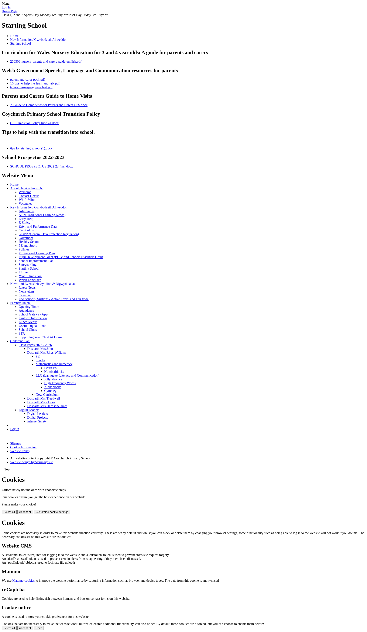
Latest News (27, 287)
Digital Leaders (29, 410)
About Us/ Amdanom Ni (26, 188)
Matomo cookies (23, 580)
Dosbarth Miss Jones (41, 402)
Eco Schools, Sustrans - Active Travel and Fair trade (54, 299)
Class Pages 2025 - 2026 (35, 345)
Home (14, 36)
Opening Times (29, 306)
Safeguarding (28, 264)
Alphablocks (52, 387)
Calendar (25, 295)
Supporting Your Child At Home (40, 337)
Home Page (9, 11)
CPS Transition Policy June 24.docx (34, 123)
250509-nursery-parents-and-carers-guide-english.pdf (45, 61)
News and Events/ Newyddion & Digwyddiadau (43, 284)
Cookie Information (23, 447)
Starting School (20, 43)
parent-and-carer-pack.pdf (27, 79)
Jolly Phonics (53, 379)
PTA (22, 333)
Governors (26, 238)
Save (39, 628)
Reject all (9, 512)
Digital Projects (37, 417)
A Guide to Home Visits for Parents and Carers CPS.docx (49, 105)
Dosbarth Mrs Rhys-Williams (46, 352)
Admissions (26, 211)
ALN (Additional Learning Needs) (42, 215)
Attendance (26, 310)
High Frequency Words (60, 383)
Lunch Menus (28, 322)
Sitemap (15, 443)
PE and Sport (28, 245)
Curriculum (26, 230)
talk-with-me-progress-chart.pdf (31, 87)
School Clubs (28, 329)
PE (38, 356)
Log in (6, 7)
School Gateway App (33, 314)
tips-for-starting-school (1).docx (31, 148)
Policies (24, 249)
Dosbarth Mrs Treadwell (43, 398)
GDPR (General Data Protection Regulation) (49, 234)
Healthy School (29, 242)
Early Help (26, 219)
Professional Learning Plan (37, 253)
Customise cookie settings (52, 512)
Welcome (25, 192)
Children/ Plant (20, 341)
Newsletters (26, 291)
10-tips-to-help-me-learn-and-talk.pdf (35, 83)
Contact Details (29, 196)
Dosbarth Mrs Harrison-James (47, 406)
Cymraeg (50, 391)
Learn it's (50, 368)
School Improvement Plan (36, 261)
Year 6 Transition (30, 276)
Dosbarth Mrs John (40, 348)
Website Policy (20, 451)
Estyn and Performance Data (38, 226)
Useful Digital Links (32, 326)
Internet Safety (37, 421)
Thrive (23, 272)
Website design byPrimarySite (31, 462)
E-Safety (24, 222)
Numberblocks (54, 371)
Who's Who (27, 199)
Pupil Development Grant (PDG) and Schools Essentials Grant (61, 257)
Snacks (40, 360)
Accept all (25, 512)
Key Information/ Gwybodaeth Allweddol (38, 39)
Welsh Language (30, 280)
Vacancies (25, 203)
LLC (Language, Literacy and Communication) (67, 375)
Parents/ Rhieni (20, 303)
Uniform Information (33, 318)
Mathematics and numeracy (54, 364)
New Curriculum (47, 394)
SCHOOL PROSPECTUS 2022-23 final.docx (41, 166)
